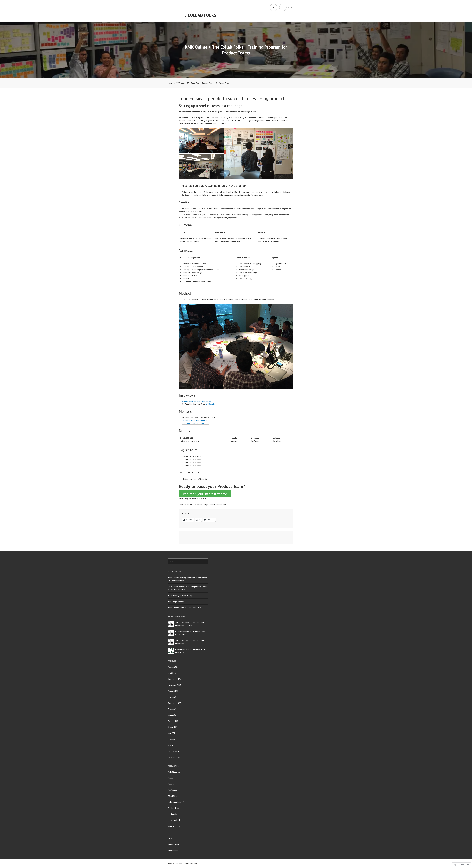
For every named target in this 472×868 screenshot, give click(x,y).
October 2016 (173, 751)
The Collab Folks (197, 15)
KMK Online (211, 404)
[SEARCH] (273, 7)
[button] (201, 140)
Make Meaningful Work (177, 802)
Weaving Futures (174, 850)
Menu (290, 7)
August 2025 (173, 691)
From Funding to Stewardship (180, 595)
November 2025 (174, 685)
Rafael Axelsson (182, 649)
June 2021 (172, 733)
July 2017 (172, 745)
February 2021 (174, 739)
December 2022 (174, 703)
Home (170, 83)
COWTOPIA (172, 796)
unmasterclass (174, 826)
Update (171, 832)
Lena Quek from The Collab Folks (195, 423)
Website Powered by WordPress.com (182, 863)
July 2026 (172, 673)
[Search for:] (188, 561)
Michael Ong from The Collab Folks (196, 401)
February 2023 (174, 697)
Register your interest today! (205, 493)
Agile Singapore (174, 772)
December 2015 (174, 757)
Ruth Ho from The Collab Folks (195, 420)
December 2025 (174, 679)
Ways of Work (173, 844)
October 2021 (173, 721)
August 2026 (173, 667)
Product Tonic (173, 808)
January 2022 (173, 715)
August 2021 (173, 727)
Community (172, 784)
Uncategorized (174, 820)
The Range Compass (176, 601)
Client (170, 778)
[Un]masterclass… (182, 631)
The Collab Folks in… (183, 622)
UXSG (170, 838)
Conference (172, 790)
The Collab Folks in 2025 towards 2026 (184, 607)
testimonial (172, 814)
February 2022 (174, 709)
